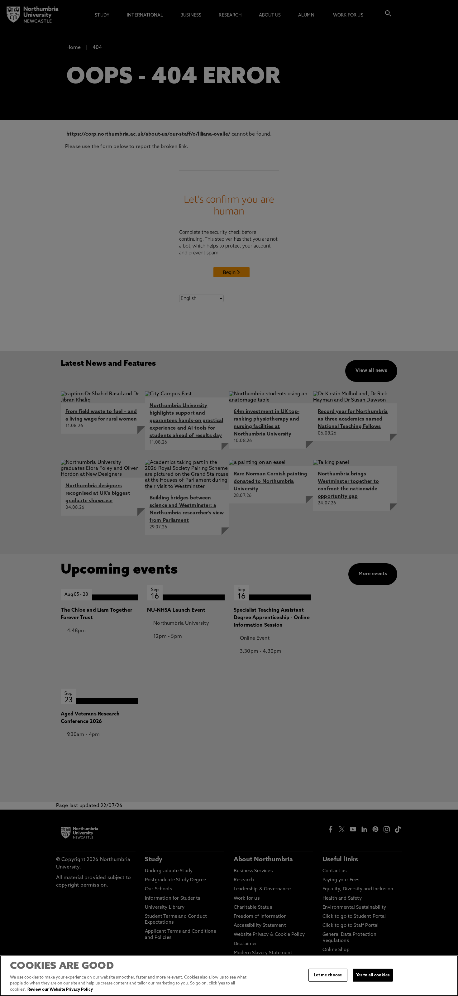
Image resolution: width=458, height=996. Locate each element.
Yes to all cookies (372, 975)
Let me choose (328, 975)
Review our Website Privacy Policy (60, 990)
